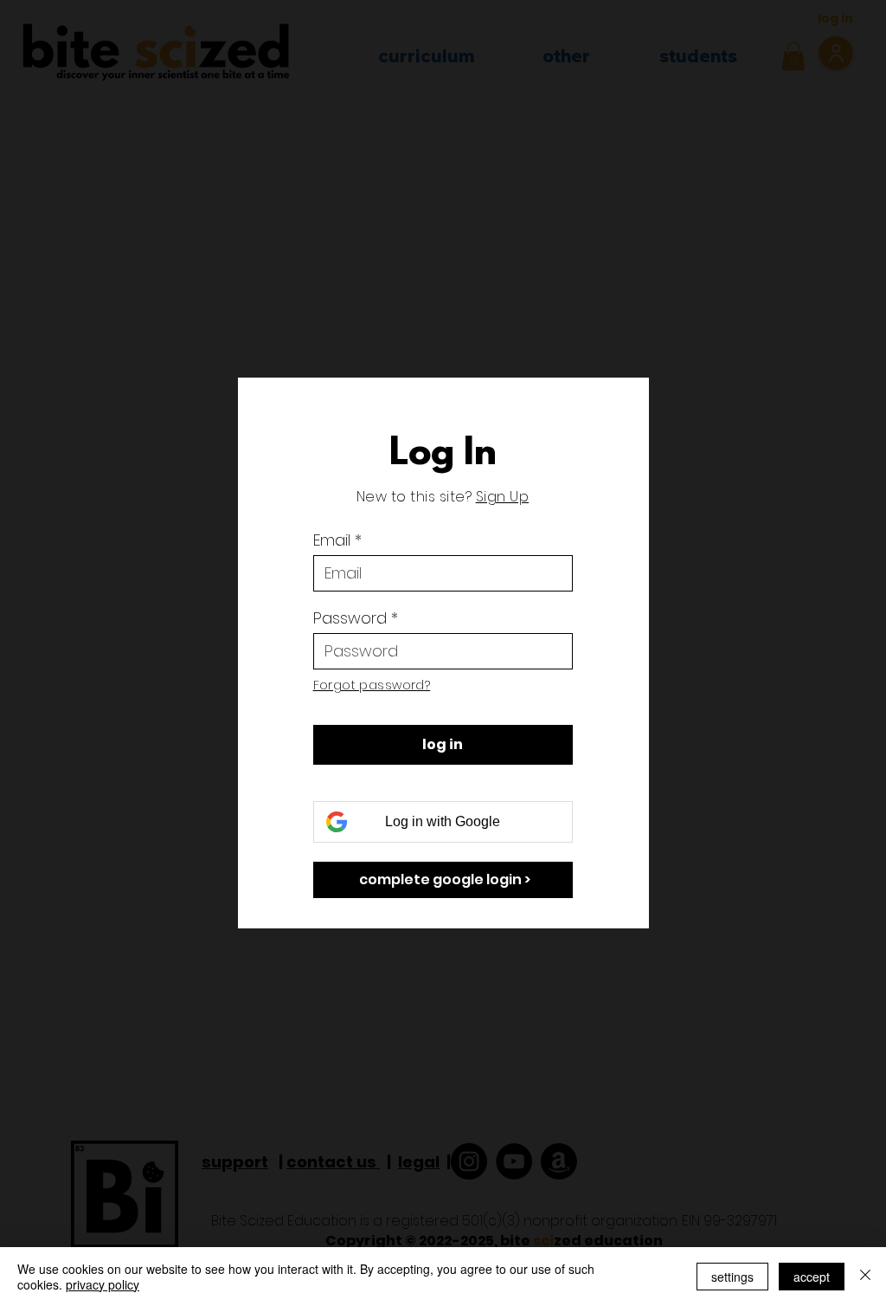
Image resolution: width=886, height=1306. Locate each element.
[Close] (865, 1276)
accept (811, 1276)
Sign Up (502, 497)
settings (732, 1276)
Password (350, 618)
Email (331, 540)
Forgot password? (372, 685)
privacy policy (102, 1284)
